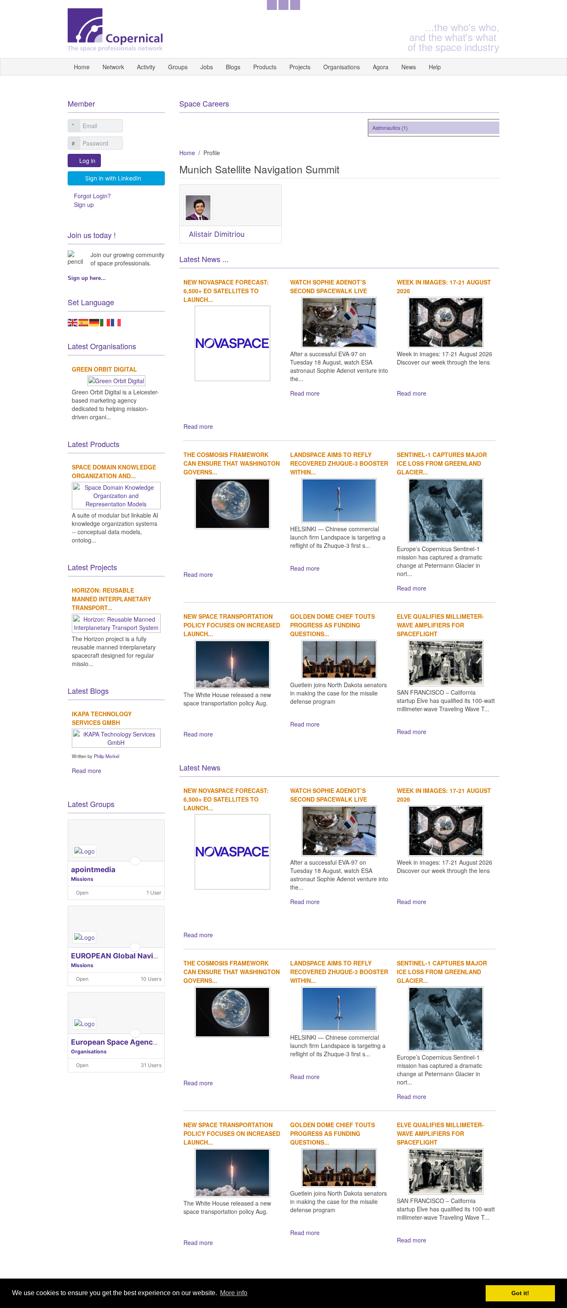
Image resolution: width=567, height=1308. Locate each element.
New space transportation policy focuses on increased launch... (231, 625)
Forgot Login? (92, 196)
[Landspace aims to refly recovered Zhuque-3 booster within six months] (339, 499)
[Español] (83, 322)
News (408, 67)
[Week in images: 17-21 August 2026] (445, 321)
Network (113, 67)
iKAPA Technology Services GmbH (102, 718)
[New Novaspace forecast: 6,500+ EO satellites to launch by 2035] (232, 342)
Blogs (233, 67)
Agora (381, 67)
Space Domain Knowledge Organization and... (114, 471)
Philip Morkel (106, 756)
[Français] (116, 322)
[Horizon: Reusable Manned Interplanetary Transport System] (116, 622)
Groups (178, 67)
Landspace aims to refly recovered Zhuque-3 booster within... (339, 463)
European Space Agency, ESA (122, 1042)
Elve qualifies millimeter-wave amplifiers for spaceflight (440, 625)
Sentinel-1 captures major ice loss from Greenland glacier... (442, 463)
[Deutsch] (94, 322)
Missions (82, 879)
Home (82, 67)
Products (264, 67)
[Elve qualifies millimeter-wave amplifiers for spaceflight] (445, 662)
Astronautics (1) (381, 127)
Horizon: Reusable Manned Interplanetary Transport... (111, 599)
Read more (198, 426)
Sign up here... (87, 278)
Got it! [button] (520, 1293)
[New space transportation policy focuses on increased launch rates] (232, 663)
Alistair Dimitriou (216, 234)
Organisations (341, 67)
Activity (146, 67)
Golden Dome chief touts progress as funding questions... (332, 625)
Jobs (206, 67)
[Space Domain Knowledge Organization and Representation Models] (116, 495)
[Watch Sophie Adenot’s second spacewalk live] (339, 321)
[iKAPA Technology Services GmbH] (116, 737)
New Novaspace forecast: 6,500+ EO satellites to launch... (226, 291)
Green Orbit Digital (104, 369)
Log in (87, 160)
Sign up (84, 204)
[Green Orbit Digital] (116, 380)
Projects (299, 67)
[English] (73, 322)
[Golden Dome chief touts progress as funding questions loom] (339, 658)
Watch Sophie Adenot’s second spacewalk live (328, 286)
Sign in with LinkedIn (113, 178)
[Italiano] (105, 322)
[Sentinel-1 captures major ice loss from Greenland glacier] (445, 509)
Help (435, 67)
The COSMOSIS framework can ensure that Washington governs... (231, 463)
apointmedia (93, 869)
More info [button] (233, 1292)
